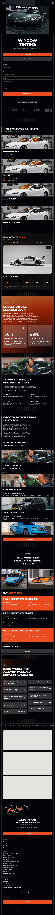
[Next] (52, 578)
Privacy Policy (17, 905)
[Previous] (2, 578)
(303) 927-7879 (11, 646)
